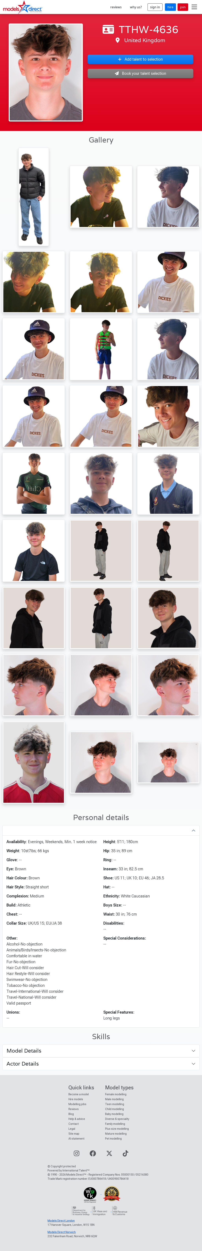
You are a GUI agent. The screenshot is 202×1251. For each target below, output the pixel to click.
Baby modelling (114, 1114)
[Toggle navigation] (194, 7)
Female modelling (115, 1094)
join (183, 7)
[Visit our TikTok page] (125, 1155)
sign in (155, 7)
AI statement (76, 1138)
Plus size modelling (117, 1128)
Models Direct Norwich (62, 1232)
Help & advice (76, 1118)
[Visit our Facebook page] (93, 1155)
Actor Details (23, 1063)
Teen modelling (114, 1104)
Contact (73, 1123)
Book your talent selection (144, 73)
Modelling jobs (77, 1104)
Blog (71, 1114)
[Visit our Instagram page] (76, 1155)
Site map (73, 1133)
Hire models (75, 1099)
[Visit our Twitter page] (109, 1155)
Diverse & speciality (117, 1118)
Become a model (78, 1094)
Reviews (73, 1109)
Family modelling (115, 1123)
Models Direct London (61, 1220)
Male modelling (114, 1099)
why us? (136, 7)
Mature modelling (116, 1133)
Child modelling (114, 1109)
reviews (116, 7)
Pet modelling (113, 1138)
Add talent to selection (144, 59)
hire (170, 7)
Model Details (24, 1050)
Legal (71, 1128)
